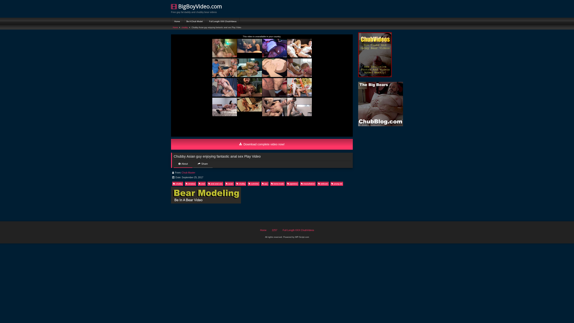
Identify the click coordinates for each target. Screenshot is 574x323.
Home (177, 21)
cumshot (254, 184)
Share (204, 164)
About (184, 164)
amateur (191, 184)
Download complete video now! (264, 144)
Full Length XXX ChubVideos (222, 21)
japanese (293, 184)
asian (230, 184)
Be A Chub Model (194, 21)
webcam (324, 184)
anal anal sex (216, 184)
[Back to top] (564, 314)
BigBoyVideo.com (199, 6)
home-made (279, 184)
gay (266, 184)
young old (338, 184)
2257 (274, 230)
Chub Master (188, 172)
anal (203, 184)
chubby (185, 27)
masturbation (309, 184)
